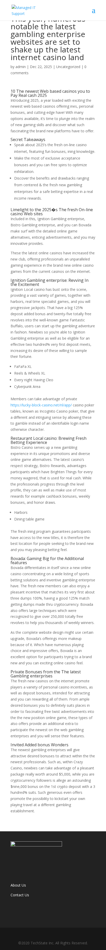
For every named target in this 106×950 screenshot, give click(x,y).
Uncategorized (68, 66)
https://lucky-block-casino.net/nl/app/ (41, 405)
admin (20, 66)
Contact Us (20, 894)
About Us (18, 885)
